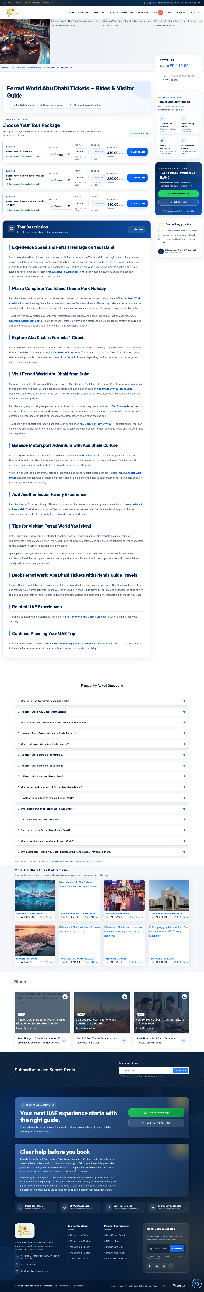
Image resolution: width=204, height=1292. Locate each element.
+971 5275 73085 (62, 862)
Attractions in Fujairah (80, 1253)
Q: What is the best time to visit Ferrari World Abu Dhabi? (50, 787)
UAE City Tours (113, 1241)
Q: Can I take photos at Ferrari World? (39, 819)
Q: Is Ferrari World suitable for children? (40, 765)
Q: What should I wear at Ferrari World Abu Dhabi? (46, 809)
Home (5, 67)
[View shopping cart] (197, 12)
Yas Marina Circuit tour (66, 352)
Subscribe (180, 1070)
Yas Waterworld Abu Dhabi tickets (67, 271)
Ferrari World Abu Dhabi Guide (84, 616)
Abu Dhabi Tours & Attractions (26, 67)
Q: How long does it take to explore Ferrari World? (46, 798)
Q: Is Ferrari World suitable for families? (40, 755)
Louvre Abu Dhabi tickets (83, 455)
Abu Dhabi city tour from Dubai (115, 388)
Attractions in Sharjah (80, 1247)
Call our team (180, 202)
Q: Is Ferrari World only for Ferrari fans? (40, 776)
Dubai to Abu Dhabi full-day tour (120, 406)
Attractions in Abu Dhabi (81, 1241)
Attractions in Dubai (79, 1235)
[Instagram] (157, 1266)
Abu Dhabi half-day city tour (96, 423)
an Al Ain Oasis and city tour (101, 643)
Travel (21, 1014)
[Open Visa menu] (165, 12)
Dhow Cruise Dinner (115, 1253)
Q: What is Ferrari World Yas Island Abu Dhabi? (44, 701)
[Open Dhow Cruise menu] (135, 12)
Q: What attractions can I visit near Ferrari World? (46, 841)
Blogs (120, 1286)
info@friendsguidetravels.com (88, 862)
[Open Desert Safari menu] (106, 12)
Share (165, 79)
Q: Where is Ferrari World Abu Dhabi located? (43, 744)
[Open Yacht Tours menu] (150, 12)
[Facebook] (149, 1266)
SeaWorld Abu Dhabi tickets (25, 320)
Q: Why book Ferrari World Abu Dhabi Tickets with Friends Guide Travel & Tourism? (64, 852)
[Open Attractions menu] (90, 12)
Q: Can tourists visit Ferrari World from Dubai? (44, 830)
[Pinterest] (171, 1266)
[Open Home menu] (76, 12)
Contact (128, 1286)
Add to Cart (139, 152)
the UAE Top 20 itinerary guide (62, 643)
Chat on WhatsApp (180, 194)
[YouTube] (164, 1266)
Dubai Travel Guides (79, 1258)
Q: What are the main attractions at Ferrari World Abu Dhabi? (52, 722)
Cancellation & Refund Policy (146, 1286)
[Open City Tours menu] (120, 12)
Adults (78, 145)
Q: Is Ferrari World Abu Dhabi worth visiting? (43, 712)
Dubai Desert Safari (115, 1235)
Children (95, 145)
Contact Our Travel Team (118, 1258)
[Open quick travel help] (197, 1283)
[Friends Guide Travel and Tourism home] (24, 1230)
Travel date (54, 148)
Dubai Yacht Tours (115, 1247)
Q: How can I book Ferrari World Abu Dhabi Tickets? (47, 733)
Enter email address (128, 1063)
